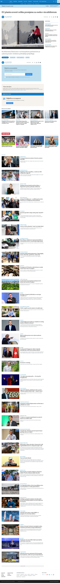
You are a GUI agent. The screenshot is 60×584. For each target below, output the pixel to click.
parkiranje (27, 57)
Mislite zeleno (37, 3)
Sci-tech (25, 1)
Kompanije (20, 1)
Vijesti (11, 1)
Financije (15, 1)
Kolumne (30, 1)
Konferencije (35, 1)
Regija (25, 3)
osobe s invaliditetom (20, 57)
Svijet (33, 3)
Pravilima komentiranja (37, 89)
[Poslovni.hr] (1, 1)
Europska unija (29, 3)
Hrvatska (22, 3)
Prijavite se (28, 74)
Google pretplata (5, 57)
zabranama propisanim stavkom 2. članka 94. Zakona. (18, 90)
